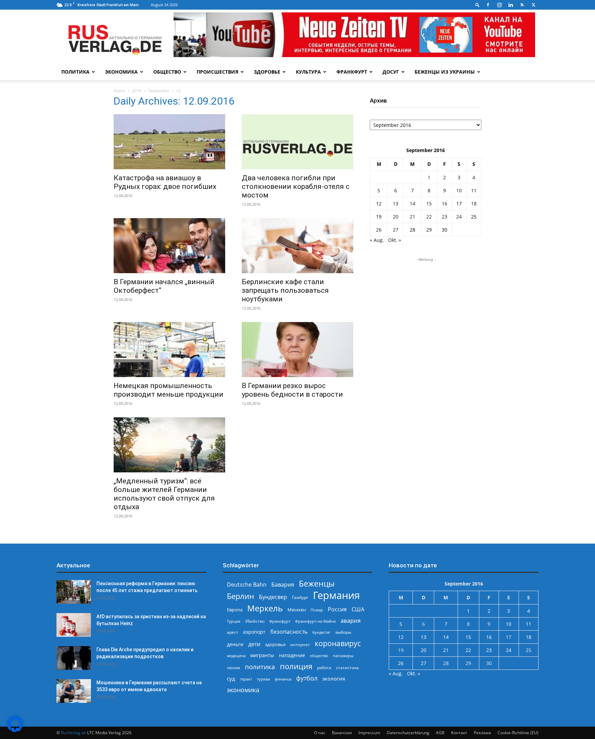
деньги (235, 644)
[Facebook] (488, 5)
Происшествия (217, 71)
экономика (243, 689)
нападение (292, 655)
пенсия (233, 667)
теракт (246, 679)
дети (254, 644)
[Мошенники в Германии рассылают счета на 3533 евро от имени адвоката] (73, 691)
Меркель (265, 608)
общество (319, 655)
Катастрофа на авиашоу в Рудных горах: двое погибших (165, 182)
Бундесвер (273, 597)
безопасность (288, 631)
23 (444, 216)
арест (232, 632)
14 (412, 203)
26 (379, 229)
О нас (319, 733)
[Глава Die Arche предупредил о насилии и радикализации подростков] (73, 658)
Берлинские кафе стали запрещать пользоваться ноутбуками (285, 290)
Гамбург (300, 597)
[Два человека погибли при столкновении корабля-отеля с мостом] (297, 141)
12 (379, 203)
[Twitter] (533, 5)
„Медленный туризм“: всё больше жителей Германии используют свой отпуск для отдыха (164, 494)
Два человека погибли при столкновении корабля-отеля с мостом (295, 186)
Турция (233, 621)
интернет (300, 644)
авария (351, 620)
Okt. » (394, 240)
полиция (296, 666)
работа (324, 668)
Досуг (391, 71)
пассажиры (343, 655)
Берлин (240, 596)
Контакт (459, 733)
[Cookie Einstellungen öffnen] (15, 730)
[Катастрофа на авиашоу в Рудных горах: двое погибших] (169, 141)
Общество (167, 71)
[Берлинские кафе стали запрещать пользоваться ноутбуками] (297, 245)
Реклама (482, 733)
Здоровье (267, 71)
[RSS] (522, 5)
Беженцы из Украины (445, 71)
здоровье (275, 644)
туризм (263, 679)
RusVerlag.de (73, 733)
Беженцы (317, 583)
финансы (283, 679)
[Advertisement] (425, 306)
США (358, 609)
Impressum (369, 733)
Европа (234, 610)
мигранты (262, 655)
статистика (347, 667)
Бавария (282, 584)
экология (333, 678)
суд (231, 678)
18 (474, 203)
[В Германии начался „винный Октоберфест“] (169, 245)
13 (395, 203)
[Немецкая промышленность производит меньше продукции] (169, 349)
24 (459, 216)
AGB (440, 733)
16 (444, 203)
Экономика (121, 71)
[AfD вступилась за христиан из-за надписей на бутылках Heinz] (73, 625)
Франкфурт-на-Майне (315, 621)
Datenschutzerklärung (408, 733)
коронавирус (338, 643)
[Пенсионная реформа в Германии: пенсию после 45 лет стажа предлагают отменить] (73, 592)
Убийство (254, 621)
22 (429, 216)
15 (429, 203)
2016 (137, 91)
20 (395, 216)
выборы (343, 632)
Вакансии (342, 733)
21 (412, 216)
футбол (306, 678)
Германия (336, 595)
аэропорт (254, 632)
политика (260, 666)
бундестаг (321, 632)
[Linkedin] (510, 5)
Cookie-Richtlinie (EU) (518, 733)
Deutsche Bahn (247, 584)
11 (474, 190)
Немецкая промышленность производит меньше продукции (168, 390)
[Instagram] (499, 5)
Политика (75, 71)
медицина (236, 655)
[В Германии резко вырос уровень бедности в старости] (297, 349)
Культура (308, 71)
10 (459, 190)
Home (119, 91)
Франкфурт (351, 71)
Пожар (317, 609)
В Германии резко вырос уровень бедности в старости (292, 390)
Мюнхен (297, 610)
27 (395, 229)
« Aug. (377, 240)
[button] (477, 4)
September (158, 91)
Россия (337, 609)
